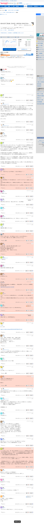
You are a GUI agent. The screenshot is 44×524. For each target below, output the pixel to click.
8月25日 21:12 (29, 487)
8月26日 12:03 (29, 348)
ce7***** (4, 496)
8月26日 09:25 (29, 421)
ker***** (4, 282)
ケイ (3, 234)
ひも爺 (4, 133)
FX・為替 (12, 6)
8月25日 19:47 (29, 506)
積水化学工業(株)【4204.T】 (10, 12)
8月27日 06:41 (29, 215)
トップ (2, 6)
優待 (15, 37)
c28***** (4, 439)
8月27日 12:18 (29, 142)
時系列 (8, 37)
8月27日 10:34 (29, 177)
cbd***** (4, 488)
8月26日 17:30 (29, 243)
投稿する (16, 521)
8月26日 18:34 (29, 233)
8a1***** (4, 191)
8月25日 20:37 (29, 495)
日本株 (5, 6)
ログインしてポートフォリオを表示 (13, 10)
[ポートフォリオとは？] (5, 10)
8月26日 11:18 (29, 376)
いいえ (31, 74)
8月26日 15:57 (29, 265)
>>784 (2, 226)
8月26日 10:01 (29, 388)
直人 (3, 95)
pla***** (4, 200)
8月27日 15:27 (29, 94)
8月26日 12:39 (29, 322)
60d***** (4, 359)
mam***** (4, 293)
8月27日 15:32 (29, 77)
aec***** (4, 274)
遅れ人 (4, 70)
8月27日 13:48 (29, 124)
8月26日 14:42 (29, 292)
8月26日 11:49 (29, 358)
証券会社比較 (30, 6)
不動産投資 (35, 6)
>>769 (2, 369)
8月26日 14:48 (29, 281)
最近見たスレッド (3, 14)
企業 (18, 37)
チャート (4, 37)
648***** (4, 208)
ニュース (21, 6)
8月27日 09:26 (29, 207)
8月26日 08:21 (29, 438)
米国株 (9, 6)
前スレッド (31, 35)
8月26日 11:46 (29, 366)
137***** (4, 78)
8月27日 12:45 (29, 132)
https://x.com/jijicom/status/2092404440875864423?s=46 (11, 329)
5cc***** (4, 470)
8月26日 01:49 (29, 469)
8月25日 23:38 (29, 479)
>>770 (2, 325)
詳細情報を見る (24, 49)
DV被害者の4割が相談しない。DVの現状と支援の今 (9, 0)
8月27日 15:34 (29, 69)
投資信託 (17, 6)
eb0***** (4, 178)
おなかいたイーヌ (6, 104)
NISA (41, 6)
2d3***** (4, 507)
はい (28, 74)
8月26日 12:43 (29, 314)
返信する (3, 74)
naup (3, 480)
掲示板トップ (2, 8)
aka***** (4, 377)
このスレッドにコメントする (9, 49)
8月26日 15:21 (29, 273)
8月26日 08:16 (29, 448)
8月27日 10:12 (29, 190)
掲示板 (25, 6)
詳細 (1, 37)
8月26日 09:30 (29, 412)
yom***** (4, 216)
